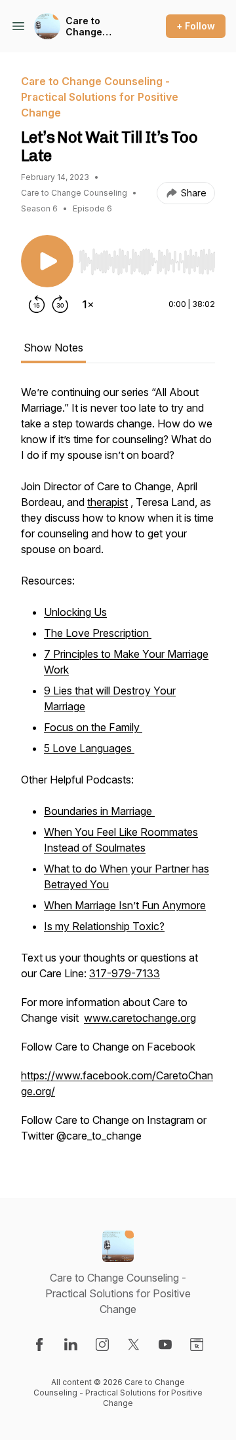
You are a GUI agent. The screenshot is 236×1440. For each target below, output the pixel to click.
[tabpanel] (118, 770)
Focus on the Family (93, 727)
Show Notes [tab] (53, 347)
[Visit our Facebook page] (39, 1344)
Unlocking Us (75, 612)
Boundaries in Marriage (99, 811)
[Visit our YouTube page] (165, 1344)
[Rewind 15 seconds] (37, 304)
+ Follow (195, 25)
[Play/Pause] (47, 261)
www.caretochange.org (140, 1017)
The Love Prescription (97, 632)
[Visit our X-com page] (133, 1344)
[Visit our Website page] (196, 1344)
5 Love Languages (89, 748)
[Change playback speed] (88, 304)
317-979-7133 (124, 973)
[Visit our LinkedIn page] (70, 1344)
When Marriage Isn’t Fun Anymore (125, 905)
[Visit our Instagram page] (102, 1344)
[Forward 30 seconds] (60, 304)
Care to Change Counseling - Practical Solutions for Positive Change (96, 26)
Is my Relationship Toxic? (104, 926)
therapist (107, 502)
